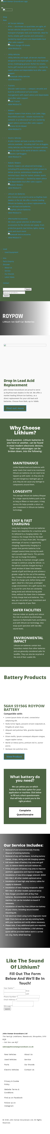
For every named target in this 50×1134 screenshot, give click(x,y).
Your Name (9, 988)
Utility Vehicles (14, 54)
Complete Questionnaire (25, 812)
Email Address (10, 999)
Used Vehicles (10, 1059)
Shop (5, 17)
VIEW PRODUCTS (14, 48)
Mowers (11, 110)
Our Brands (9, 274)
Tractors (11, 85)
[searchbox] (14, 289)
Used (5, 249)
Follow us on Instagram (10, 1104)
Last (27, 994)
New (5, 20)
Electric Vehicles (14, 138)
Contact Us (29, 1070)
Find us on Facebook (13, 1098)
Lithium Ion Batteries (16, 194)
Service (7, 271)
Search (6, 296)
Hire (4, 258)
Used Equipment (11, 252)
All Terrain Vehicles (16, 23)
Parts (6, 1065)
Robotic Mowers (14, 163)
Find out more (15, 408)
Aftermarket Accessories (18, 219)
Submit (7, 1009)
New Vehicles (10, 1054)
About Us (8, 267)
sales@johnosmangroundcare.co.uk (18, 1047)
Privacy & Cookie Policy (11, 1082)
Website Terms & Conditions (11, 1091)
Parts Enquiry (8, 261)
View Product (14, 756)
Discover (6, 264)
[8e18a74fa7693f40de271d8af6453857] (25, 346)
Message (8, 1006)
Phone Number (11, 997)
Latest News (9, 277)
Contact (6, 283)
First (27, 991)
